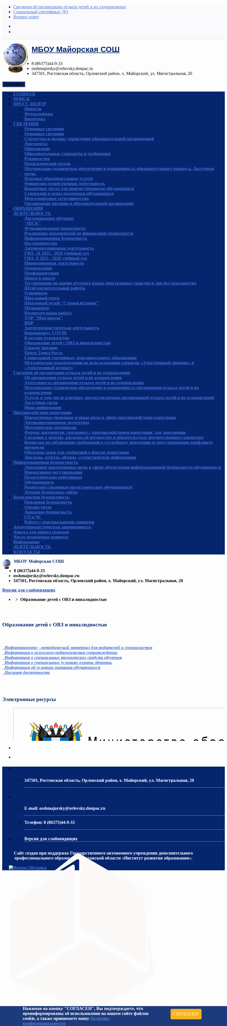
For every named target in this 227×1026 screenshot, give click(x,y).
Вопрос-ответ (26, 16)
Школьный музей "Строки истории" (61, 303)
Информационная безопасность (55, 238)
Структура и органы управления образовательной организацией (89, 138)
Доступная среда (41, 402)
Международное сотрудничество (56, 198)
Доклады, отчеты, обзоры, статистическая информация (80, 457)
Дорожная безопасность (48, 512)
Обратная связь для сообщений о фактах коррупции (76, 452)
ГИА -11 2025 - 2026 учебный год (56, 253)
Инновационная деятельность (54, 263)
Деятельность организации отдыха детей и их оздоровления (84, 382)
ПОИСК (21, 99)
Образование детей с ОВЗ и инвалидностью (67, 342)
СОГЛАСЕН (186, 1014)
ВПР (28, 323)
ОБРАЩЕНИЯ (28, 208)
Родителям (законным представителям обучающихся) (78, 487)
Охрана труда (37, 507)
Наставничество (40, 243)
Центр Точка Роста (43, 352)
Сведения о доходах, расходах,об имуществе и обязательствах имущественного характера (113, 437)
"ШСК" (32, 223)
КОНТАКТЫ (26, 552)
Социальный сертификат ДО (40, 11)
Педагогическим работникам (53, 477)
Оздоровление (38, 268)
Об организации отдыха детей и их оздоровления (73, 377)
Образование (37, 148)
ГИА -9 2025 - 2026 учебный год (55, 258)
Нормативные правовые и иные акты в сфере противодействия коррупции (100, 417)
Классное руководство (46, 337)
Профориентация (41, 273)
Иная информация (42, 407)
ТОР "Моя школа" (43, 318)
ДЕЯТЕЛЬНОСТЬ (32, 213)
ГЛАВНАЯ (24, 94)
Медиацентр (36, 308)
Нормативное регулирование (53, 472)
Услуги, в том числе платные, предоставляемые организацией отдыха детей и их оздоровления (119, 397)
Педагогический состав (47, 163)
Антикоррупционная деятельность (59, 248)
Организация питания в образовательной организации (78, 203)
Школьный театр (42, 298)
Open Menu (13, 84)
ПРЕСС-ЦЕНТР (29, 103)
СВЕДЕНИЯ (26, 123)
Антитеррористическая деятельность (61, 327)
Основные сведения (44, 128)
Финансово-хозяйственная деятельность (64, 183)
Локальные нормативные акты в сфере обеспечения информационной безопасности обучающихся (122, 467)
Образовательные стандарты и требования (67, 153)
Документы (36, 143)
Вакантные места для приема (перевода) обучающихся (79, 188)
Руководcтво (37, 158)
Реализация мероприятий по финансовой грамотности (78, 233)
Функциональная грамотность (55, 228)
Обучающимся (39, 482)
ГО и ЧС (33, 517)
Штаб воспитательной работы (54, 288)
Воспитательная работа (48, 313)
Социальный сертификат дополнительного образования (80, 357)
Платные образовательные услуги (58, 178)
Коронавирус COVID (45, 332)
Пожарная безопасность (48, 502)
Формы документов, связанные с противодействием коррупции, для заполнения (105, 432)
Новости (32, 108)
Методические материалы (50, 427)
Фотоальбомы (38, 113)
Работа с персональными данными (59, 522)
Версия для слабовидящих (28, 590)
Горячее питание (41, 347)
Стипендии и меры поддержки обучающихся (69, 193)
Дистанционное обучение (49, 218)
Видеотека (34, 118)
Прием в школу (40, 278)
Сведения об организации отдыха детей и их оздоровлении (69, 6)
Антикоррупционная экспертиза (56, 422)
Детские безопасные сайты (51, 492)
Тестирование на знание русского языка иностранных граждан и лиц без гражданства (110, 283)
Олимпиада (35, 293)
